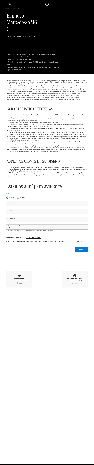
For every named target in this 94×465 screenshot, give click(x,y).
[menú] (9, 4)
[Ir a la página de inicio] (47, 4)
